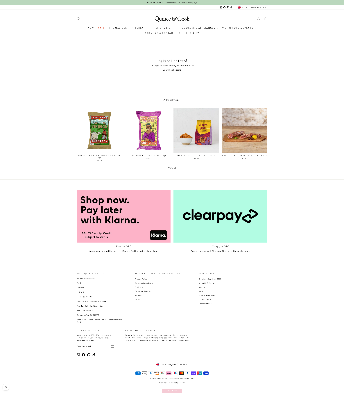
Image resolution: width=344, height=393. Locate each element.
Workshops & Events (238, 27)
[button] (172, 391)
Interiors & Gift (163, 27)
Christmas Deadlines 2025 (210, 279)
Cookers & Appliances (199, 27)
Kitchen (138, 27)
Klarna (138, 299)
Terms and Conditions (144, 283)
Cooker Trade (205, 299)
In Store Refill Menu (207, 295)
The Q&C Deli (118, 27)
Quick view (99, 150)
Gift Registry (189, 33)
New (91, 27)
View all (172, 167)
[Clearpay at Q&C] (220, 216)
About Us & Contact (160, 33)
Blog (201, 291)
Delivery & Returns (143, 291)
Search (202, 287)
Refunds (138, 295)
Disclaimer (139, 287)
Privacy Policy (141, 279)
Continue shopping (172, 69)
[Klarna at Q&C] (124, 216)
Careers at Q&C (205, 303)
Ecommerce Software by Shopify (172, 383)
